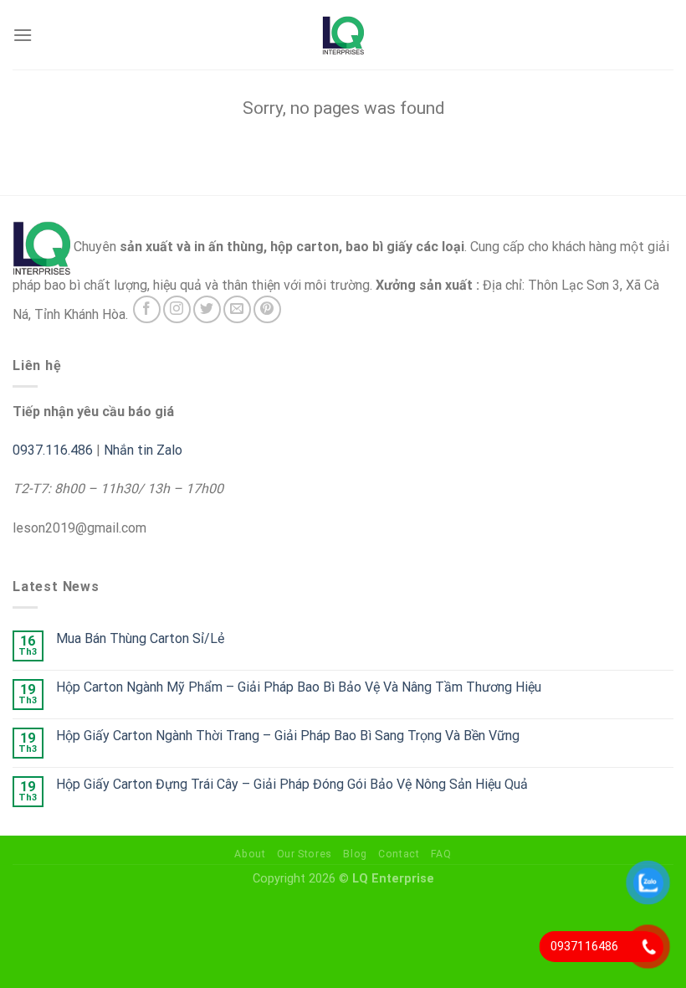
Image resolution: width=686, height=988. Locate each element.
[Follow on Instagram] (177, 309)
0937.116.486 (53, 450)
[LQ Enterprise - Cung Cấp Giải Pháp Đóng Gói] (343, 35)
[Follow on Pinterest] (267, 309)
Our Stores (304, 854)
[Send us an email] (237, 309)
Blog (354, 854)
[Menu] (23, 34)
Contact (398, 854)
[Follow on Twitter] (207, 309)
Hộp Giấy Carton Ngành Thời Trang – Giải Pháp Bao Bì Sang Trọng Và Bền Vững (288, 736)
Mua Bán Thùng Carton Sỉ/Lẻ (140, 638)
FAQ (441, 854)
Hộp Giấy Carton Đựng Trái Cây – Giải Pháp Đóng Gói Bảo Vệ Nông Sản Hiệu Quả (292, 784)
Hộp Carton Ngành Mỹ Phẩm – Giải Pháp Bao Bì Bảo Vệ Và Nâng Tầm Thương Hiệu (298, 687)
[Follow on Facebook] (147, 309)
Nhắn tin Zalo (143, 450)
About (249, 854)
